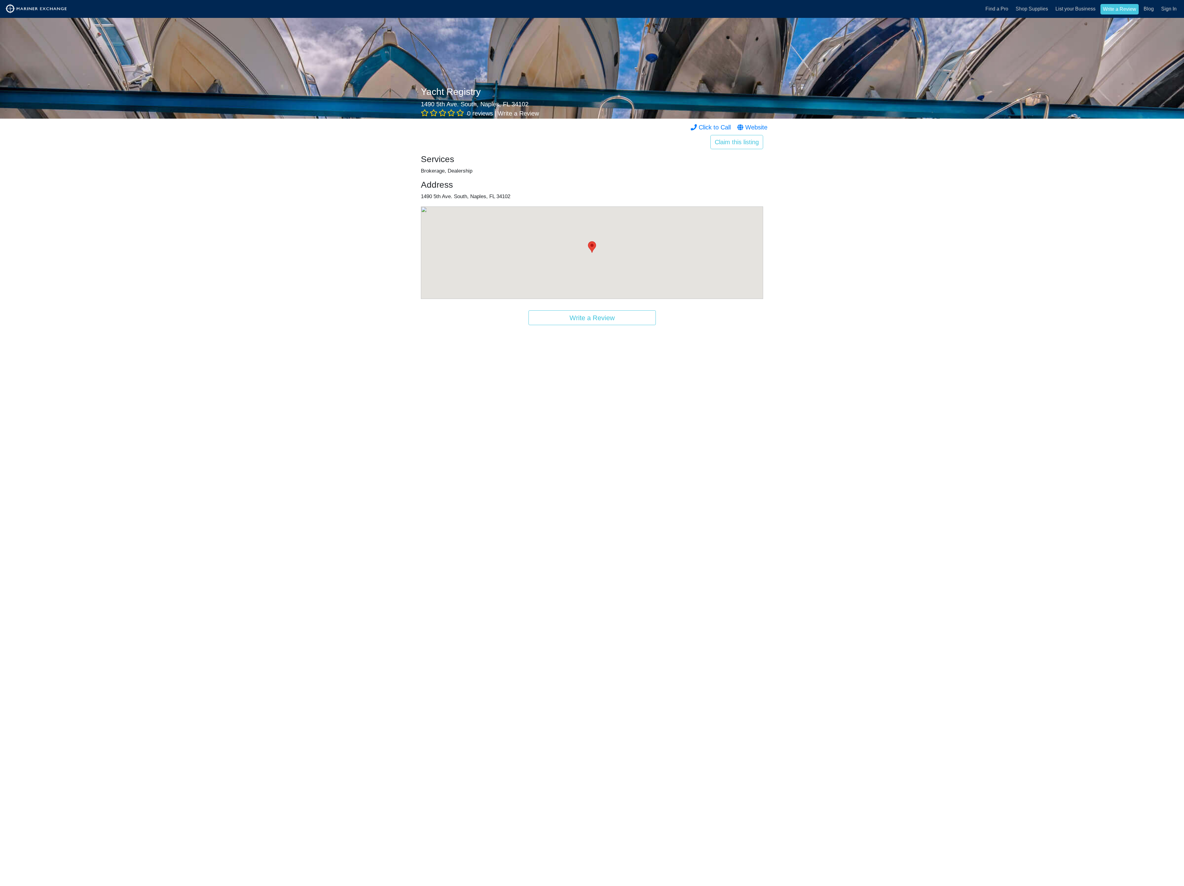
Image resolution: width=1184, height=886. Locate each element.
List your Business (1075, 8)
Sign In (1169, 8)
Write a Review (1119, 9)
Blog (1149, 8)
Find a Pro (996, 8)
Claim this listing (737, 142)
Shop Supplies (1032, 8)
